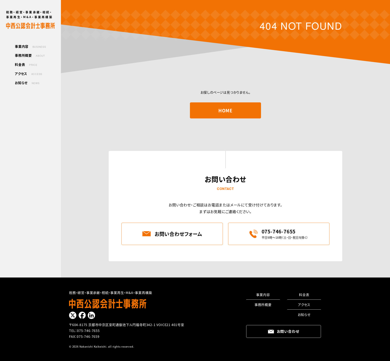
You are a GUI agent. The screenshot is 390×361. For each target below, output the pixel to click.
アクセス (304, 304)
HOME (225, 110)
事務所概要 (263, 304)
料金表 (304, 294)
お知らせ (304, 314)
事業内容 (263, 294)
